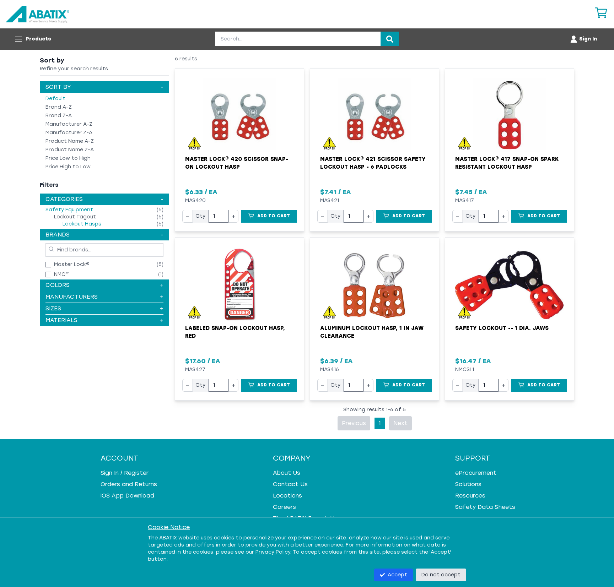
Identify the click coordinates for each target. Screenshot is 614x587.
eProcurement (475, 472)
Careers (284, 507)
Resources (470, 495)
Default (55, 99)
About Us (286, 472)
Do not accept (440, 575)
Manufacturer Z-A (68, 133)
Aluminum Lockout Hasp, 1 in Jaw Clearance (372, 332)
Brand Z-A (58, 116)
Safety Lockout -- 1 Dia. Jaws (502, 328)
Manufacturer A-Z (68, 124)
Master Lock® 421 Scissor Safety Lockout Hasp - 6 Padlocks (373, 163)
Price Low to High (68, 158)
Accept (397, 575)
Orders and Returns (129, 484)
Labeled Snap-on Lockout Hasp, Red (235, 332)
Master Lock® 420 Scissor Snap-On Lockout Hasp (236, 163)
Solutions (468, 484)
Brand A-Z (58, 107)
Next (400, 423)
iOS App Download (127, 495)
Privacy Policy (272, 552)
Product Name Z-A (69, 150)
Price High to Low (68, 167)
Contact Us (290, 484)
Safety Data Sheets (485, 507)
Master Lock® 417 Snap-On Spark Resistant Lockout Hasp (507, 163)
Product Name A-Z (69, 141)
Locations (287, 495)
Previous (354, 423)
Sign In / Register (125, 472)
